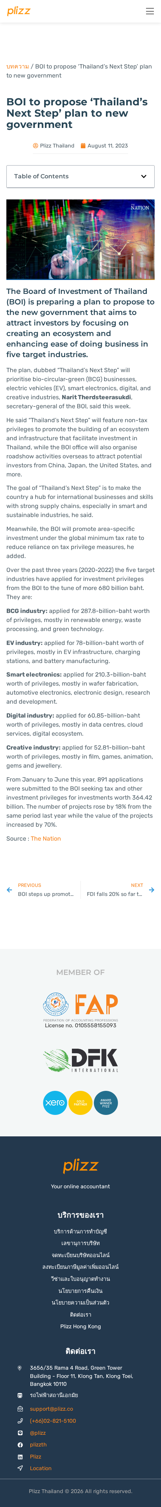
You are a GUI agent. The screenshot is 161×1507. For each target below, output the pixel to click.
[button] (144, 176)
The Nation (46, 838)
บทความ (17, 66)
